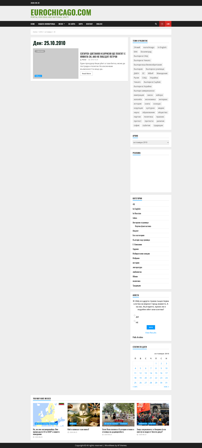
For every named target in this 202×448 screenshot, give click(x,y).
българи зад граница (141, 239)
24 (166, 378)
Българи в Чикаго (142, 60)
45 (134, 204)
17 (166, 373)
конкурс (157, 103)
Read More (86, 73)
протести (149, 121)
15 (156, 373)
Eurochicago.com (61, 12)
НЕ (137, 322)
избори (159, 95)
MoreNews (109, 445)
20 (146, 378)
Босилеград (146, 51)
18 (135, 378)
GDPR (81, 24)
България (138, 69)
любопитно (137, 271)
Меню (61, 24)
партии (137, 116)
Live (168, 24)
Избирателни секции (141, 253)
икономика (150, 99)
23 (161, 378)
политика (148, 116)
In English (162, 47)
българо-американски (144, 90)
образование (148, 112)
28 (151, 382)
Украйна (154, 77)
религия (160, 121)
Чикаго (137, 82)
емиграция (139, 95)
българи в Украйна (142, 86)
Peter (84, 60)
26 (140, 382)
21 (151, 378)
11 (135, 373)
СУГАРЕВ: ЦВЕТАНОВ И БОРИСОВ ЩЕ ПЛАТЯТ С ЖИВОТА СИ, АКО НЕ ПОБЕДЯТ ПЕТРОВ (55, 63)
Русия (136, 77)
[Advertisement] (150, 174)
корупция (138, 108)
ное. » (166, 386)
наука (136, 112)
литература (137, 267)
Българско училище (155, 69)
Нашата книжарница (46, 24)
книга (147, 103)
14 (151, 373)
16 (161, 373)
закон (150, 95)
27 (146, 382)
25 (135, 382)
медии (161, 108)
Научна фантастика (143, 226)
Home (33, 24)
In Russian (137, 213)
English (99, 24)
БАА (135, 51)
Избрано (38, 76)
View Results (150, 332)
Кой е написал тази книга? (84, 414)
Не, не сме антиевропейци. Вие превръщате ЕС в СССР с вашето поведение (49, 414)
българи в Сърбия (152, 82)
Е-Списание (137, 244)
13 (146, 373)
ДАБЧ (136, 73)
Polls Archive (138, 337)
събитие (146, 125)
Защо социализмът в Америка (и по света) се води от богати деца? (153, 414)
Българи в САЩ (141, 56)
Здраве (136, 249)
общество (162, 112)
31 (166, 382)
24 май (137, 47)
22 (156, 378)
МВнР (150, 73)
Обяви (135, 276)
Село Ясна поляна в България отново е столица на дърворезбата (118, 414)
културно (150, 108)
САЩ (144, 77)
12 (140, 373)
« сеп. (135, 386)
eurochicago (148, 47)
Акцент (136, 230)
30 (161, 382)
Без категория (138, 235)
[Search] (156, 24)
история (137, 103)
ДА (137, 317)
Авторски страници (140, 222)
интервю (163, 99)
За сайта (71, 24)
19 (140, 378)
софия (136, 125)
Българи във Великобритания (148, 64)
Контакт (89, 24)
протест (137, 121)
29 (156, 382)
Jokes (135, 218)
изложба (138, 99)
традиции (158, 125)
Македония (162, 73)
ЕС (143, 73)
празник (160, 116)
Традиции (137, 285)
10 (166, 368)
